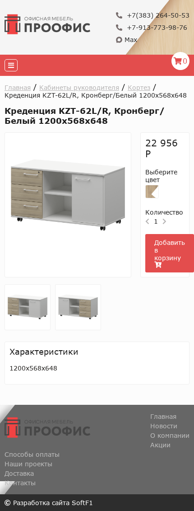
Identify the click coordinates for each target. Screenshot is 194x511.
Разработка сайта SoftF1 (52, 502)
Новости (163, 426)
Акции (160, 445)
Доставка (19, 473)
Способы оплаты (32, 454)
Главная (18, 87)
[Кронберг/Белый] (152, 191)
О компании (169, 435)
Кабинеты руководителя (79, 87)
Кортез (139, 87)
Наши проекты (28, 464)
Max (129, 39)
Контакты (20, 483)
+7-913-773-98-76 (156, 27)
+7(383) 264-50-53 (157, 15)
